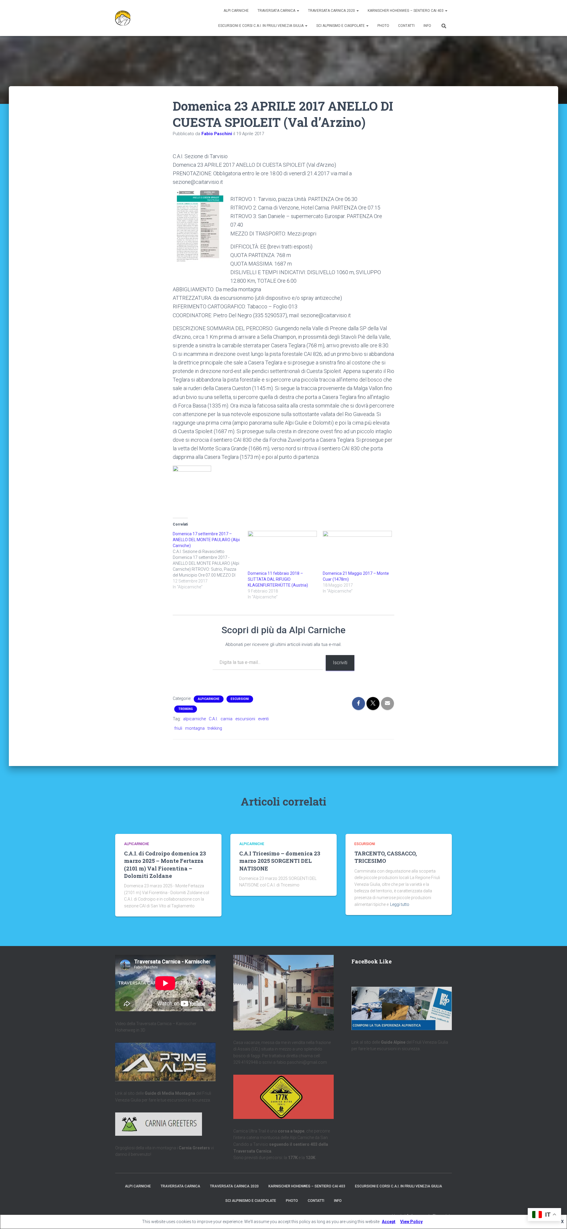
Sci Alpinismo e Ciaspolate (341, 26)
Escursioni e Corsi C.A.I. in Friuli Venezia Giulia (261, 26)
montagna (195, 728)
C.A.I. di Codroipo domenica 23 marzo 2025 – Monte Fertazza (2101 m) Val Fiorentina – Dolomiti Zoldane (165, 864)
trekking (215, 728)
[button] (297, 11)
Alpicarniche (208, 699)
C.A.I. (213, 718)
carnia (226, 718)
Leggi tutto (399, 904)
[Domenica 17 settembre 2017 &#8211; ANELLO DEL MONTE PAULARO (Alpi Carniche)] (210, 560)
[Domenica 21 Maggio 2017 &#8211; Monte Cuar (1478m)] (357, 550)
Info (427, 26)
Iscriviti (340, 662)
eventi (263, 718)
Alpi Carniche (236, 11)
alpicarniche (194, 718)
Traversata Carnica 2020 (332, 11)
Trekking (185, 709)
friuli (178, 728)
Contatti (406, 26)
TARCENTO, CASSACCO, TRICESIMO (385, 857)
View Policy (411, 1221)
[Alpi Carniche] (123, 18)
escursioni (245, 718)
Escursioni (240, 699)
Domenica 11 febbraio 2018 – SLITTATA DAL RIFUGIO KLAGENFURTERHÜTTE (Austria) (278, 579)
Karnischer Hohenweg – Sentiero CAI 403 (406, 11)
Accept (388, 1221)
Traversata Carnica (277, 11)
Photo (383, 26)
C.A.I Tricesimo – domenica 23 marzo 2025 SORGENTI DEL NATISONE (279, 861)
